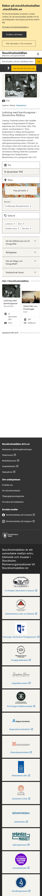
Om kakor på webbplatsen (13, 502)
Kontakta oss (7, 485)
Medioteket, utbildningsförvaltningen (17, 449)
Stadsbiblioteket (8, 466)
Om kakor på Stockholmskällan (15, 27)
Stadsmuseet (7, 455)
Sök (38, 61)
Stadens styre (11, 228)
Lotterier (9, 223)
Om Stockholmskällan (11, 491)
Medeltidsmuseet (9, 461)
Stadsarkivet (21, 105)
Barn (20, 223)
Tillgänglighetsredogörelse (13, 496)
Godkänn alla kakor (14, 34)
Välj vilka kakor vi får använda (19, 43)
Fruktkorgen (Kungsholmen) (17, 206)
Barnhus (25, 228)
